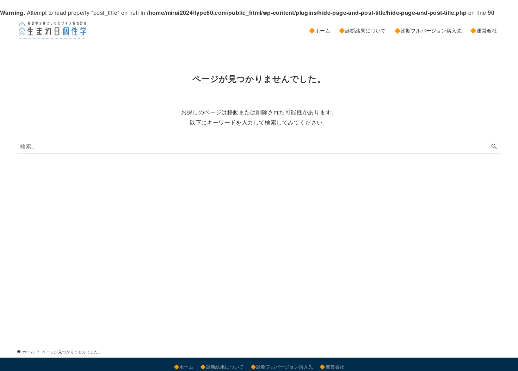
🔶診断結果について (222, 366)
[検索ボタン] (494, 146)
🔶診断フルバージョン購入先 (282, 366)
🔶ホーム (184, 366)
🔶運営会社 (332, 366)
